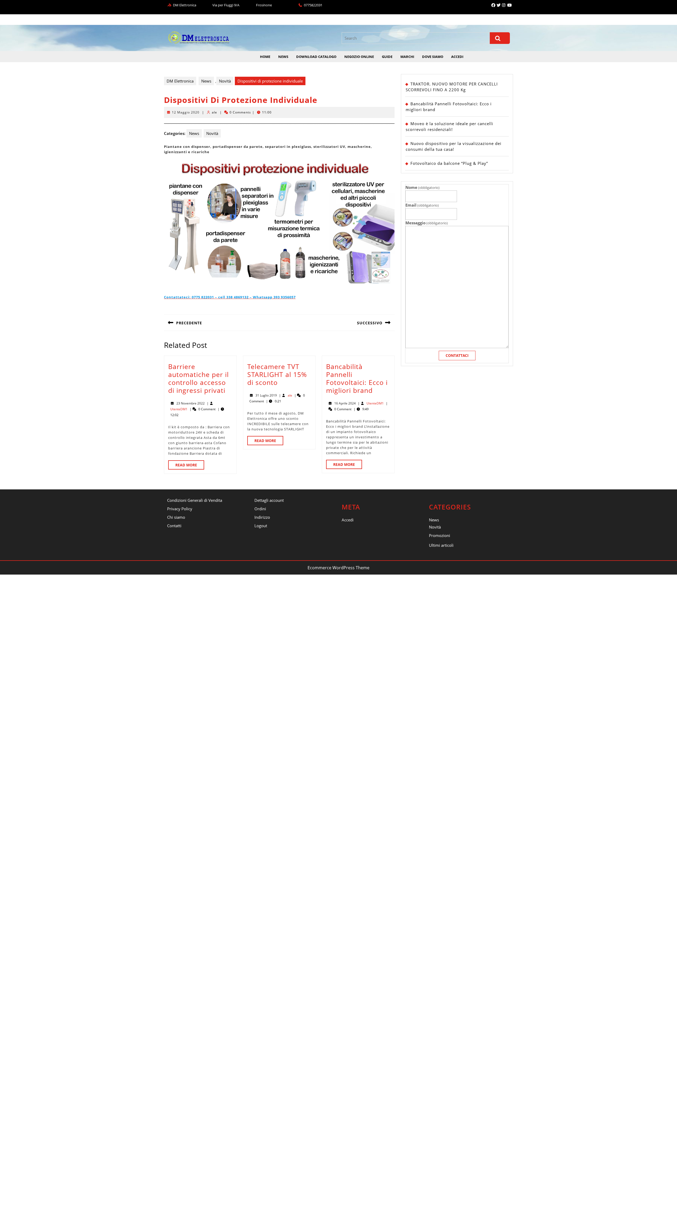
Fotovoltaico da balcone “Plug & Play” (449, 163)
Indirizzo (262, 517)
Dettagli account (269, 500)
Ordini (260, 508)
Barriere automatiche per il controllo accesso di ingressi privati (198, 378)
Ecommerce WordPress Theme (338, 568)
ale (214, 112)
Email (422, 205)
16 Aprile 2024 (345, 403)
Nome (422, 187)
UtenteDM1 (178, 409)
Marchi (407, 56)
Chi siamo (176, 517)
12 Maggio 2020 (185, 112)
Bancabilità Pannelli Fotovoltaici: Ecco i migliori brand (357, 378)
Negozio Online (359, 56)
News (283, 56)
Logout (260, 525)
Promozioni (439, 535)
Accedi (457, 56)
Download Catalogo (316, 56)
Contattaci (457, 355)
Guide (387, 56)
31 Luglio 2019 (266, 395)
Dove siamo (432, 56)
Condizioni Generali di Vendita (194, 500)
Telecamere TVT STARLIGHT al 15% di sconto (277, 374)
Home (265, 56)
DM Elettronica (180, 81)
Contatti (174, 525)
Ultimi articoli (441, 545)
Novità (225, 81)
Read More (189, 466)
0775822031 (313, 5)
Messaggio (426, 222)
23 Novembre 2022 (190, 403)
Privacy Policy (179, 508)
